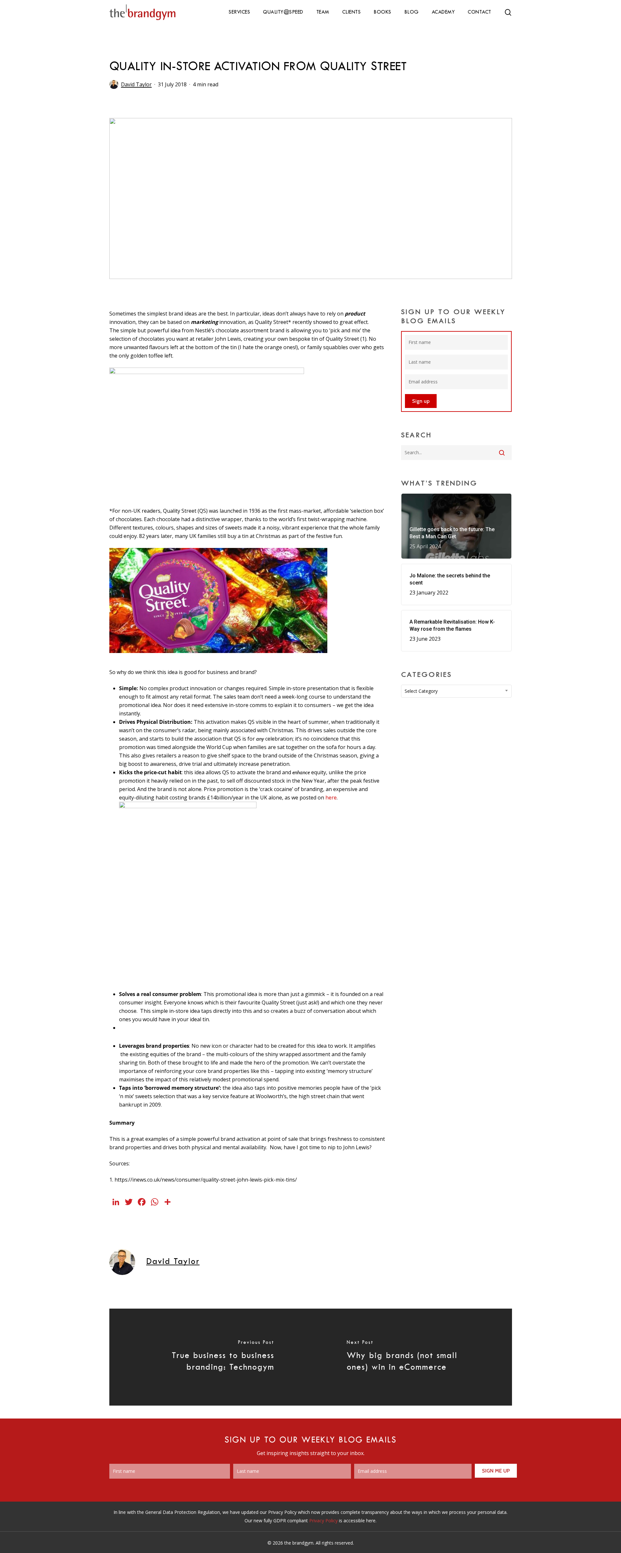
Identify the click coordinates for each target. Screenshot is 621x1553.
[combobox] (456, 691)
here (331, 797)
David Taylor (136, 84)
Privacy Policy (323, 1520)
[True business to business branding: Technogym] (210, 1357)
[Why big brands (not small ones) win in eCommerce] (411, 1357)
